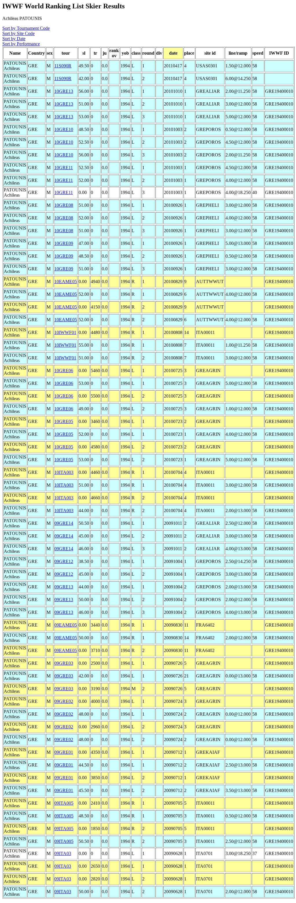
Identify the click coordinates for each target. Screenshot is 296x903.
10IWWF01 (65, 332)
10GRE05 (63, 421)
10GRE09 (63, 243)
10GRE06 (63, 370)
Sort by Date (13, 38)
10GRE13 (63, 91)
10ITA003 (63, 472)
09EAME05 (65, 625)
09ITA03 (62, 853)
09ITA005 (63, 803)
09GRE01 (63, 752)
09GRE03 (63, 663)
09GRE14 (63, 523)
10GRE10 (63, 129)
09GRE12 (63, 561)
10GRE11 (63, 167)
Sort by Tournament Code (26, 28)
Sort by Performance (21, 43)
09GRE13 (63, 586)
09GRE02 (63, 701)
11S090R (62, 65)
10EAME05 (65, 281)
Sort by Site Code (18, 33)
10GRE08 (63, 205)
